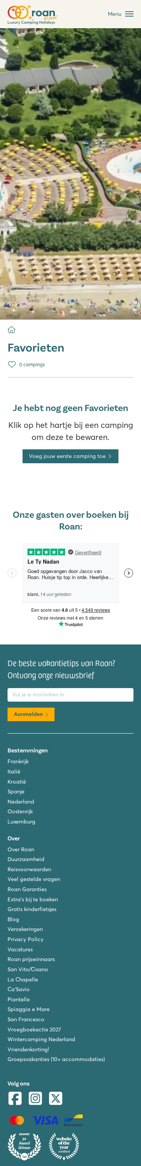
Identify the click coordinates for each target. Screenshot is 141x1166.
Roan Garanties (27, 889)
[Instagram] (35, 1099)
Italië (14, 771)
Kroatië (17, 781)
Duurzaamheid (26, 859)
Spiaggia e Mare (29, 1009)
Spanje (16, 791)
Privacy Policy (26, 939)
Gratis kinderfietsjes (32, 909)
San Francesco (26, 1019)
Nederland (21, 801)
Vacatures (20, 949)
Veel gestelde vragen (34, 879)
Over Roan (21, 849)
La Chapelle (23, 979)
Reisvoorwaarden (29, 869)
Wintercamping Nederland (41, 1039)
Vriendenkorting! (28, 1049)
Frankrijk (18, 761)
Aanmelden (28, 714)
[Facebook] (15, 1099)
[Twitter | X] (55, 1099)
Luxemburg (21, 821)
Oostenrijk (20, 811)
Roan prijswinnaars (31, 959)
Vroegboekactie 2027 (34, 1029)
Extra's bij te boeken (33, 899)
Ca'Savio (19, 989)
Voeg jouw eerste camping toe (67, 456)
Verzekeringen (25, 929)
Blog (13, 919)
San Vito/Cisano (28, 969)
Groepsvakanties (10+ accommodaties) (56, 1059)
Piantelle (19, 999)
